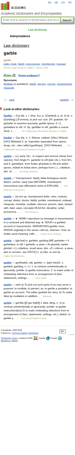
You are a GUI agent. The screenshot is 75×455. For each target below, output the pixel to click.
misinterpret (48, 63)
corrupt (51, 83)
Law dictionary (37, 29)
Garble (8, 115)
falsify (21, 63)
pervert (42, 83)
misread (61, 63)
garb (11, 99)
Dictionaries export (9, 338)
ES (63, 2)
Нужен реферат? (29, 75)
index (7, 63)
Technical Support (19, 333)
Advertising (33, 333)
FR (69, 2)
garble (7, 156)
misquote (9, 87)
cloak (14, 63)
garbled (64, 99)
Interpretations (20, 36)
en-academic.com (14, 6)
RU (49, 2)
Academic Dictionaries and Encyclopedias (31, 13)
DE (56, 2)
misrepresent (64, 83)
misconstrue (33, 63)
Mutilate (8, 83)
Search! (67, 20)
